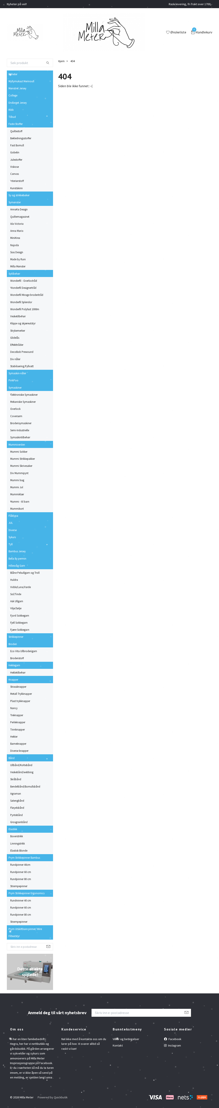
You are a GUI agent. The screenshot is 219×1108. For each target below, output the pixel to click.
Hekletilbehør (17, 672)
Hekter (14, 736)
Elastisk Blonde (18, 850)
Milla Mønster (17, 266)
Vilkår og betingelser (126, 1039)
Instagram (174, 1045)
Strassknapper (18, 686)
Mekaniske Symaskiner (23, 401)
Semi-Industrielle (19, 430)
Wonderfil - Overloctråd (23, 280)
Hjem (61, 61)
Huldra (14, 579)
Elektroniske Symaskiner (24, 394)
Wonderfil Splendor (21, 302)
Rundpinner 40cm (20, 864)
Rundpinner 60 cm (20, 872)
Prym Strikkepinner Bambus (24, 857)
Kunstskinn (16, 188)
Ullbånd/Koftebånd (21, 765)
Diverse (13, 530)
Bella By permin (17, 558)
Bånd (12, 758)
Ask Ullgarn (16, 601)
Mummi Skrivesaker (21, 465)
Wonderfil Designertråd (23, 287)
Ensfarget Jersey (18, 102)
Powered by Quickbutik (53, 1097)
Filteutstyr (14, 936)
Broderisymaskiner (20, 423)
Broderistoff (17, 658)
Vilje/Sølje (15, 608)
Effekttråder (16, 344)
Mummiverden (17, 444)
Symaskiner (15, 387)
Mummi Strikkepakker (22, 458)
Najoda (14, 245)
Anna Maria (16, 230)
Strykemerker (17, 330)
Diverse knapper (19, 750)
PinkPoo (13, 380)
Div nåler (15, 359)
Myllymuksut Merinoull (21, 81)
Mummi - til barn (19, 501)
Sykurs (12, 537)
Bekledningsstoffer (20, 138)
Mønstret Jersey (17, 88)
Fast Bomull (17, 145)
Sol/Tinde (15, 594)
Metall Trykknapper (21, 693)
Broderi (13, 644)
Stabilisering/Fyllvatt (22, 366)
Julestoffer (16, 159)
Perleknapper (17, 722)
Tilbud (12, 116)
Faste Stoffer (16, 124)
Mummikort (17, 508)
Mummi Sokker (18, 451)
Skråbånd (15, 779)
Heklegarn (14, 665)
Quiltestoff (16, 131)
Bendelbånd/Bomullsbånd (25, 786)
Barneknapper (18, 743)
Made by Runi (18, 259)
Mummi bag (17, 480)
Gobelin (14, 152)
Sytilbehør (14, 273)
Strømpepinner (18, 886)
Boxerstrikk (16, 836)
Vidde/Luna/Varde (20, 587)
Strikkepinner (16, 636)
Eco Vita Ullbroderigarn (23, 651)
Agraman (15, 793)
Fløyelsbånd (17, 807)
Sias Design (16, 252)
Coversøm (16, 416)
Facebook (174, 1039)
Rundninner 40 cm (20, 900)
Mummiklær (17, 494)
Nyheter (13, 74)
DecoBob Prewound (21, 351)
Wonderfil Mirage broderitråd (26, 294)
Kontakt (118, 1045)
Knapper (13, 679)
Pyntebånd (16, 815)
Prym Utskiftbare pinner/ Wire (25, 929)
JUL (11, 522)
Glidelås (14, 337)
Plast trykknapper (20, 701)
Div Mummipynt (19, 473)
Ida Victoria (17, 223)
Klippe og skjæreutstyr (23, 323)
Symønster (15, 202)
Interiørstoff (17, 181)
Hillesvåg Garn (17, 565)
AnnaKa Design (19, 209)
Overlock (15, 408)
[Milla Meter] (25, 32)
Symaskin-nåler (17, 373)
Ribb (11, 109)
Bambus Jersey (17, 551)
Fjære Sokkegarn (19, 629)
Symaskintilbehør (20, 437)
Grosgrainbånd (19, 822)
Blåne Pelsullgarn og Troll (25, 572)
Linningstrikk (17, 843)
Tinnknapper (17, 729)
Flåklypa (13, 515)
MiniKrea (15, 238)
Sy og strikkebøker (19, 195)
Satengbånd (17, 800)
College (13, 95)
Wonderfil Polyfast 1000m (24, 309)
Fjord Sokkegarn (19, 615)
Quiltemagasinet (19, 216)
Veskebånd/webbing (21, 772)
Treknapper (16, 715)
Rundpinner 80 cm (20, 879)
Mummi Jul (16, 487)
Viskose (14, 166)
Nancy (14, 708)
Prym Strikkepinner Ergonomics (26, 893)
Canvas (14, 173)
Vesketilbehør (18, 316)
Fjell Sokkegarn (19, 622)
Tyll (11, 544)
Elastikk (13, 829)
